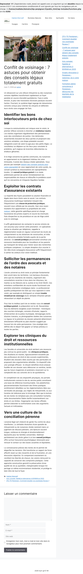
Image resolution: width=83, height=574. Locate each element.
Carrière (25, 24)
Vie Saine (71, 18)
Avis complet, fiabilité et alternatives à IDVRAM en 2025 (25, 478)
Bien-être (48, 18)
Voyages (15, 24)
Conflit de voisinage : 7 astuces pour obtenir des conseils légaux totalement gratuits (70, 53)
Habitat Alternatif (18, 18)
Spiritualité (60, 18)
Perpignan (35, 24)
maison (7, 211)
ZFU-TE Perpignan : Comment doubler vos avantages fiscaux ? (27, 481)
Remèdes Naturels (34, 18)
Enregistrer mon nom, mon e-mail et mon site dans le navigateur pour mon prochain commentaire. (27, 542)
